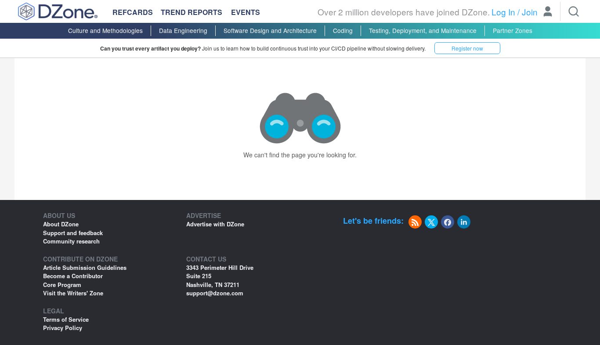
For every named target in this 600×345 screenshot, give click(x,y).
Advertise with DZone (215, 224)
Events (245, 12)
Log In (503, 12)
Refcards (132, 12)
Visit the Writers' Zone (73, 293)
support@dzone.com (214, 293)
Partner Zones (512, 30)
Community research (71, 241)
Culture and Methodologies (105, 30)
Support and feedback (73, 233)
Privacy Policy (62, 327)
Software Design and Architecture (270, 30)
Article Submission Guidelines (85, 267)
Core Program (62, 284)
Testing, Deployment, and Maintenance (423, 30)
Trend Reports (191, 12)
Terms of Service (66, 319)
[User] (548, 12)
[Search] (573, 11)
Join (530, 12)
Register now (467, 48)
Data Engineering (183, 30)
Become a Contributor (73, 276)
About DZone (61, 224)
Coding (343, 30)
